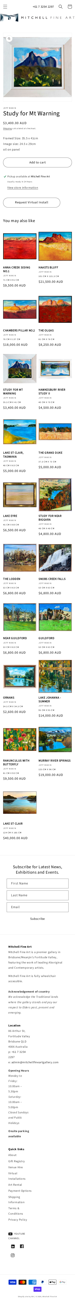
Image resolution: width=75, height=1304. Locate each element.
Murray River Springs (55, 761)
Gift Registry (16, 1161)
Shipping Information (16, 1199)
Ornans (8, 698)
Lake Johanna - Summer (50, 699)
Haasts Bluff (48, 267)
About (12, 1155)
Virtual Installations (17, 1176)
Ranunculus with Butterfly (16, 762)
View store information (22, 188)
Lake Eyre (10, 516)
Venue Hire (15, 1167)
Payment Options (20, 1191)
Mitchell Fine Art (49, 1296)
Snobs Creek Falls (52, 579)
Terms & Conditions (15, 1211)
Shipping (7, 128)
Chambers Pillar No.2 (19, 330)
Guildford (46, 638)
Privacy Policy (17, 1220)
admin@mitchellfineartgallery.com (35, 1062)
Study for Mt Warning (13, 391)
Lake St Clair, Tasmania (13, 454)
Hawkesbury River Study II (52, 391)
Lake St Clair (13, 824)
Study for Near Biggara (50, 518)
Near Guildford (15, 638)
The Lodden (11, 579)
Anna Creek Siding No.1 (16, 269)
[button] (5, 6)
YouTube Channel (16, 1236)
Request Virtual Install (31, 202)
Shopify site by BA (26, 1296)
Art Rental (15, 1185)
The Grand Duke (50, 453)
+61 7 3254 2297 (43, 7)
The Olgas (46, 330)
